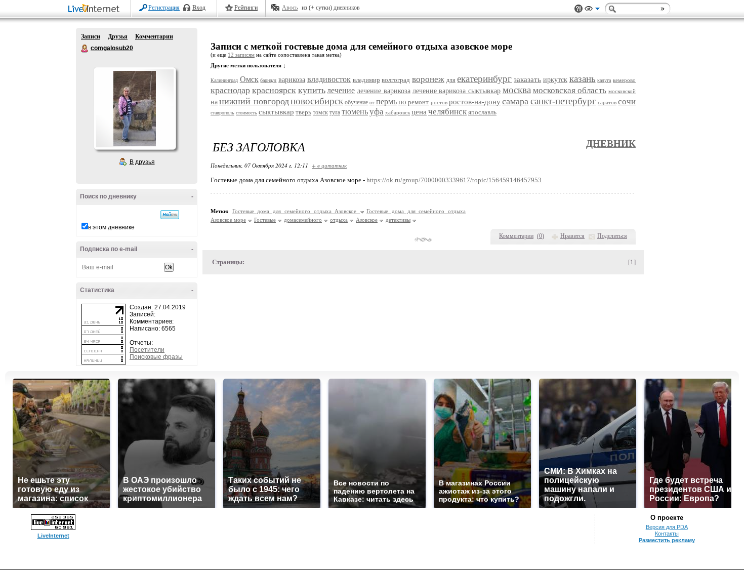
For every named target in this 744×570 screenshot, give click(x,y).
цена (419, 112)
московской (622, 91)
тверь (303, 112)
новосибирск (317, 101)
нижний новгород (253, 101)
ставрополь (222, 112)
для (451, 80)
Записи (90, 36)
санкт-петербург (563, 101)
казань (582, 78)
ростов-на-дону (475, 102)
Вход (198, 7)
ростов (439, 102)
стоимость (246, 112)
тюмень (355, 111)
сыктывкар (276, 112)
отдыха (339, 220)
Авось (290, 7)
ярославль (482, 112)
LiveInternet (95, 9)
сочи (627, 101)
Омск (249, 79)
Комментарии (154, 36)
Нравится (572, 235)
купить (311, 90)
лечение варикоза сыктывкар (456, 91)
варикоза (291, 80)
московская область (570, 90)
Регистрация (164, 7)
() (540, 235)
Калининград (224, 80)
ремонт (418, 102)
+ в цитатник (329, 165)
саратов (607, 102)
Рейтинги (246, 7)
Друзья (118, 36)
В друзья (142, 162)
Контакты (667, 534)
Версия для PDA (667, 527)
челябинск (447, 111)
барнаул (268, 80)
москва (517, 90)
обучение (356, 102)
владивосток (329, 79)
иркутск (555, 80)
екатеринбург (484, 78)
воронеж (428, 79)
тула (334, 112)
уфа (376, 111)
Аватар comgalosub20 (135, 108)
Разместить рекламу (667, 540)
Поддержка (578, 9)
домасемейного (303, 220)
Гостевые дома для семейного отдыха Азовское (296, 211)
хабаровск (397, 112)
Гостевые (265, 220)
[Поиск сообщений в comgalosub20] (169, 214)
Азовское (367, 220)
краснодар (230, 90)
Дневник (611, 143)
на (214, 102)
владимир (366, 80)
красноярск (274, 90)
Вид (592, 10)
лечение (341, 90)
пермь (386, 101)
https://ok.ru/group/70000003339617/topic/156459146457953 (454, 180)
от (371, 102)
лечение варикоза (383, 91)
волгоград (396, 80)
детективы (398, 220)
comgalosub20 (85, 49)
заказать (527, 79)
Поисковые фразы (156, 356)
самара (515, 101)
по (402, 102)
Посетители (147, 349)
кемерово (624, 80)
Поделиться (612, 235)
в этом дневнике (111, 227)
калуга (604, 80)
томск (320, 112)
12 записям (241, 55)
